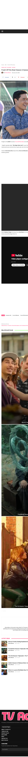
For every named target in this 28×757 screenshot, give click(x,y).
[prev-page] (2, 611)
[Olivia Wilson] (2, 73)
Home (2, 64)
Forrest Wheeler (16, 315)
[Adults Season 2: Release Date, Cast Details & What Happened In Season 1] (4, 665)
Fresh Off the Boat (11, 64)
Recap (13, 67)
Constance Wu (8, 315)
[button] (2, 31)
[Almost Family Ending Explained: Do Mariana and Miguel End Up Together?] (4, 644)
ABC (6, 64)
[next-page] (5, 611)
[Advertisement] (14, 48)
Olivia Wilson (8, 72)
